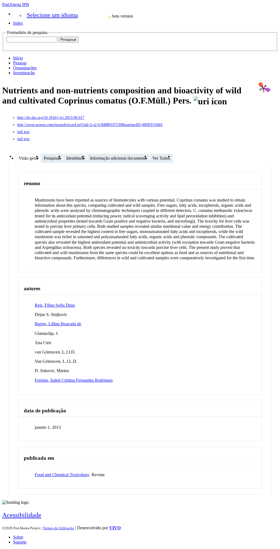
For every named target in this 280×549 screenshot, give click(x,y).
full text (23, 132)
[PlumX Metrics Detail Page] (263, 88)
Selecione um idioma (52, 15)
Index (18, 23)
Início (18, 58)
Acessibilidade (21, 515)
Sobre (18, 537)
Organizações (25, 67)
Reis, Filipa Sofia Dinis (55, 305)
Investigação (24, 72)
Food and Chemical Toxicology (62, 474)
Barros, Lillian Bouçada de (58, 323)
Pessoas (20, 63)
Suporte (20, 542)
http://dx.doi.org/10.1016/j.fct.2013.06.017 (50, 118)
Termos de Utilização (58, 528)
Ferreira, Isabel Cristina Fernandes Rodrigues (74, 380)
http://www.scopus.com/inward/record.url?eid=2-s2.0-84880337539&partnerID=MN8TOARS (90, 125)
